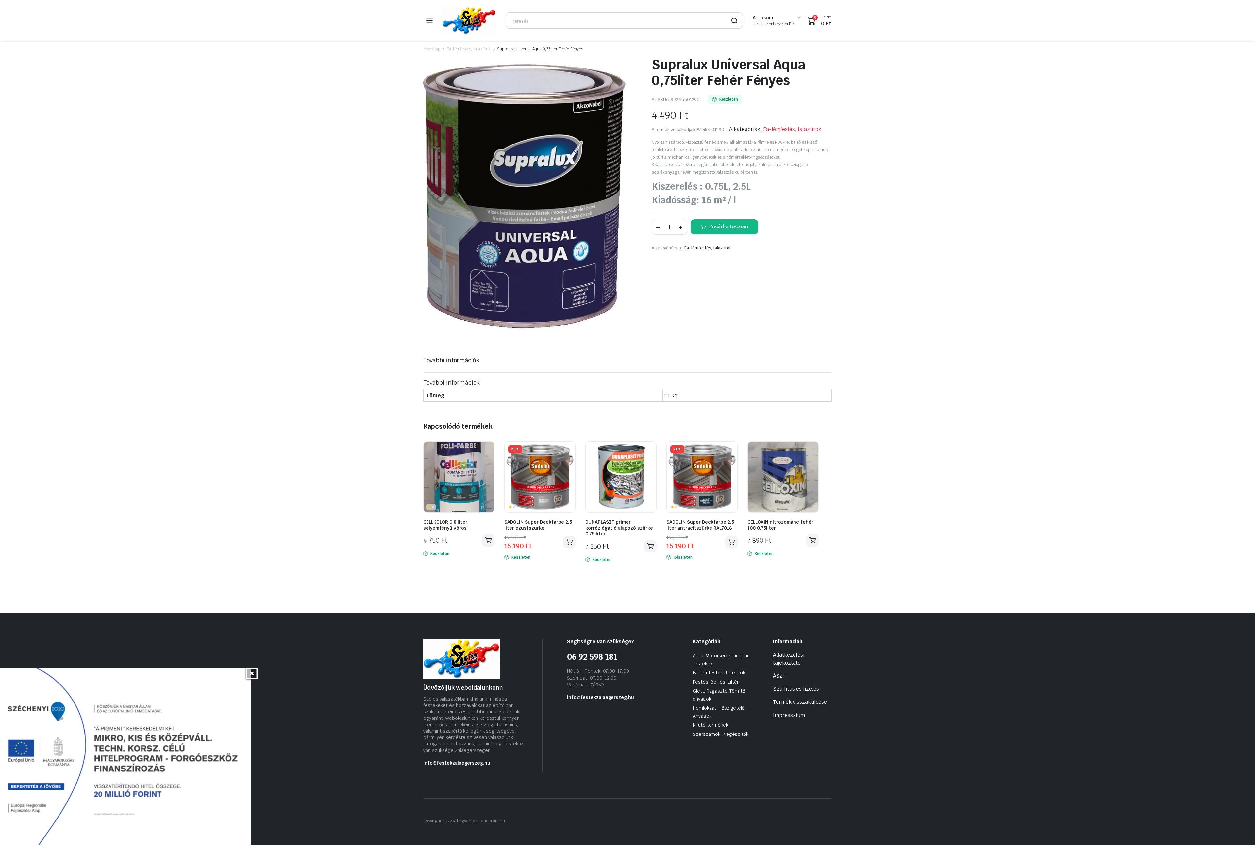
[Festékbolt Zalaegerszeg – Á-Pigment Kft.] (469, 21)
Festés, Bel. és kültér (716, 682)
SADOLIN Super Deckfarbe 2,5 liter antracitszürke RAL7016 (700, 525)
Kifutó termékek (710, 725)
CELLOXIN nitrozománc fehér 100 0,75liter (780, 525)
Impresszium (789, 715)
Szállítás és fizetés (796, 688)
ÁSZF (779, 675)
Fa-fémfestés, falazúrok (469, 49)
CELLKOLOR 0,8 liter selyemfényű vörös (445, 525)
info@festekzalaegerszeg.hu (456, 763)
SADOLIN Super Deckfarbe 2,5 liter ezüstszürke (538, 525)
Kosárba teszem (728, 227)
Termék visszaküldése (800, 702)
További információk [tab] (451, 360)
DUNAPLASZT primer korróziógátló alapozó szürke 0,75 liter (619, 528)
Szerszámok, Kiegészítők (720, 734)
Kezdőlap (431, 49)
